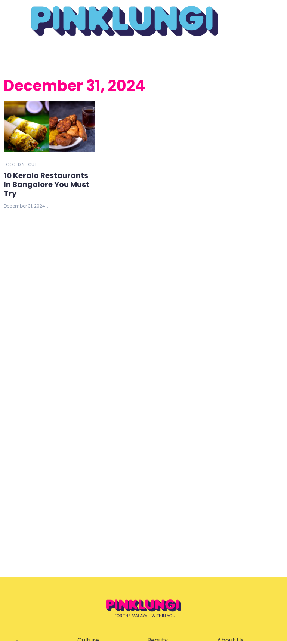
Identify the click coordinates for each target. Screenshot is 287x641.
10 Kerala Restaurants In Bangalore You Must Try (46, 184)
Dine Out (27, 165)
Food (9, 165)
